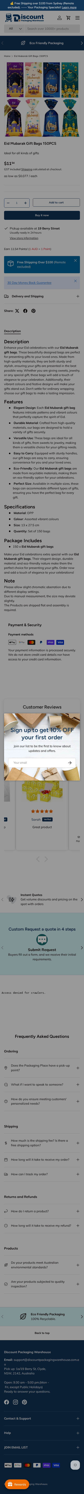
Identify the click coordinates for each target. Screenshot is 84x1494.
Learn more (69, 7)
